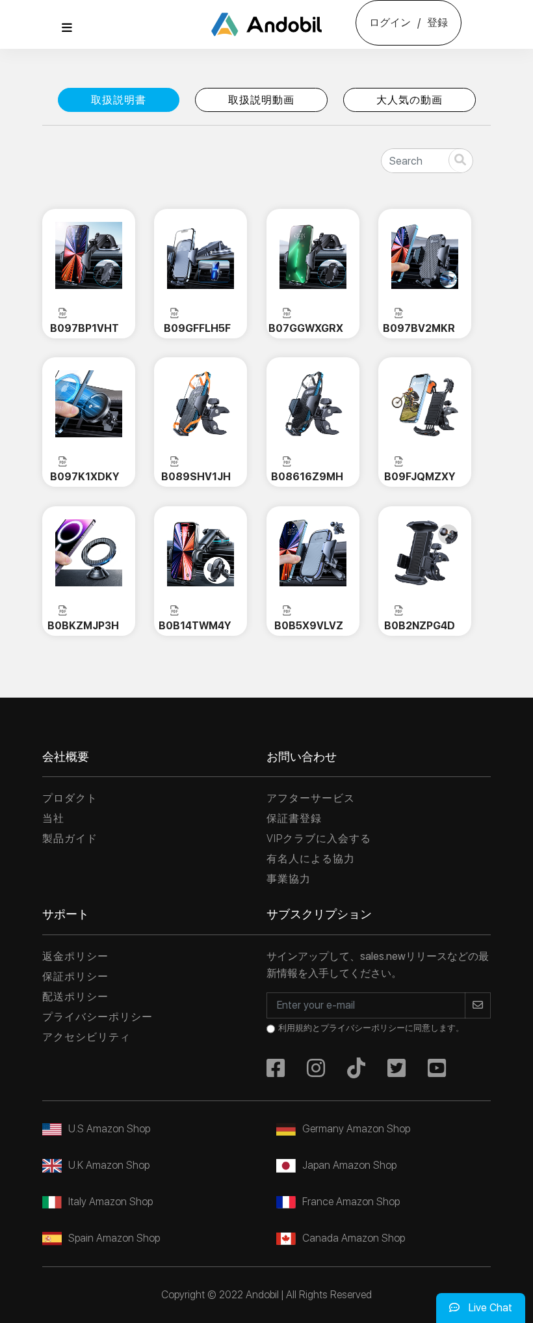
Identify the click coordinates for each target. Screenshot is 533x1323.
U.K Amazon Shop (109, 1165)
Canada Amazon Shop (353, 1238)
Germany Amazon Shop (356, 1129)
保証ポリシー (75, 976)
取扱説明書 (118, 100)
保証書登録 (294, 818)
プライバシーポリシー (97, 1017)
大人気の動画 (409, 100)
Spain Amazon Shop (114, 1238)
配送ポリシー (75, 996)
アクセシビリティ (86, 1037)
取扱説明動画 (261, 100)
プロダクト (70, 798)
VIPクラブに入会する (318, 838)
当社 (53, 818)
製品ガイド (70, 838)
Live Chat (489, 1308)
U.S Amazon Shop (109, 1129)
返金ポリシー (75, 956)
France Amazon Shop (351, 1201)
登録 (437, 22)
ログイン (390, 22)
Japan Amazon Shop (349, 1165)
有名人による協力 (310, 858)
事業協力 (288, 879)
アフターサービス (310, 798)
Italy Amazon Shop (110, 1201)
